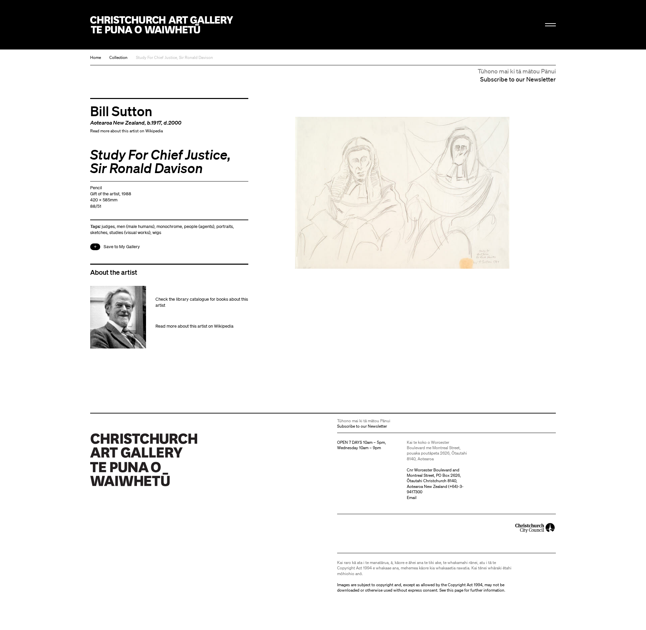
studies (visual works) (129, 232)
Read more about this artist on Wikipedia (126, 131)
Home (95, 57)
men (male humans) (135, 226)
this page (455, 590)
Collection (118, 57)
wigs (156, 232)
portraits (224, 226)
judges (108, 226)
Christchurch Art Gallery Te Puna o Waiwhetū (161, 25)
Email (412, 497)
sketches (98, 232)
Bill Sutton (121, 111)
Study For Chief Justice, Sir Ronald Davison (174, 57)
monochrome (169, 226)
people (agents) (199, 226)
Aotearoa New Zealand (117, 122)
